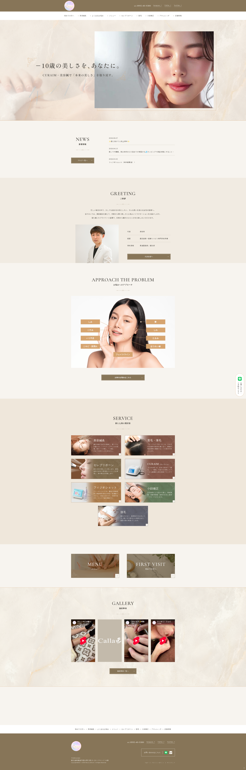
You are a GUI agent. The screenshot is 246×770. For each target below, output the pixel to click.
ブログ (147, 762)
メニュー (112, 16)
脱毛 (140, 16)
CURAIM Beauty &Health (88, 762)
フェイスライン (123, 354)
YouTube (177, 5)
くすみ (90, 330)
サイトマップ (171, 762)
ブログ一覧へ (83, 160)
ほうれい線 (156, 346)
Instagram (156, 5)
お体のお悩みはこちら (123, 377)
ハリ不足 (90, 338)
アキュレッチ (165, 16)
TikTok (167, 5)
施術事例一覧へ (123, 671)
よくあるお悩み (98, 16)
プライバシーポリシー (158, 762)
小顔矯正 (150, 16)
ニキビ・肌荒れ (90, 346)
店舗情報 (178, 16)
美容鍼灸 (83, 16)
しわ (156, 330)
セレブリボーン (127, 16)
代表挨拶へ (149, 256)
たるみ (156, 338)
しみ (90, 322)
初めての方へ (69, 16)
